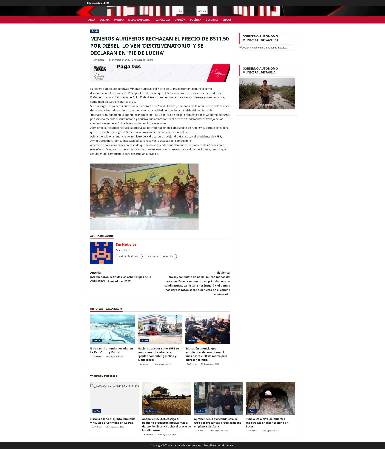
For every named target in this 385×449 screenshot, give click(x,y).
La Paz (97, 411)
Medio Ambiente (139, 19)
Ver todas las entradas (161, 256)
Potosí (252, 411)
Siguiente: (197, 283)
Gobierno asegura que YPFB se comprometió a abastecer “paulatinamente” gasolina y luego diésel (158, 354)
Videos (227, 19)
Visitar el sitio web (129, 256)
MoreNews (210, 445)
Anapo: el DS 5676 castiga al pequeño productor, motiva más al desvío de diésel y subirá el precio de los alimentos (166, 424)
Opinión (180, 19)
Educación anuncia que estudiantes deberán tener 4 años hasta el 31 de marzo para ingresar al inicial (206, 354)
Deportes (212, 19)
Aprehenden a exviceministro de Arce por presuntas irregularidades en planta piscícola (217, 422)
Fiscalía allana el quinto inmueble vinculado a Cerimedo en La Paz (112, 420)
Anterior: (120, 277)
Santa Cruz (151, 411)
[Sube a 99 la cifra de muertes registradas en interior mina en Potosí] (270, 398)
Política (195, 19)
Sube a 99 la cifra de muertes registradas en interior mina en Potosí (267, 422)
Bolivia (104, 19)
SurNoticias (98, 59)
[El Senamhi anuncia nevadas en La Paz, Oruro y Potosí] (112, 329)
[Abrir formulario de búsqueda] (297, 20)
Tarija (91, 19)
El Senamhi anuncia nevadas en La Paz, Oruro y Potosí (111, 350)
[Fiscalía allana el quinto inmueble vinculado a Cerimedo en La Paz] (114, 398)
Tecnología (162, 19)
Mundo (119, 19)
